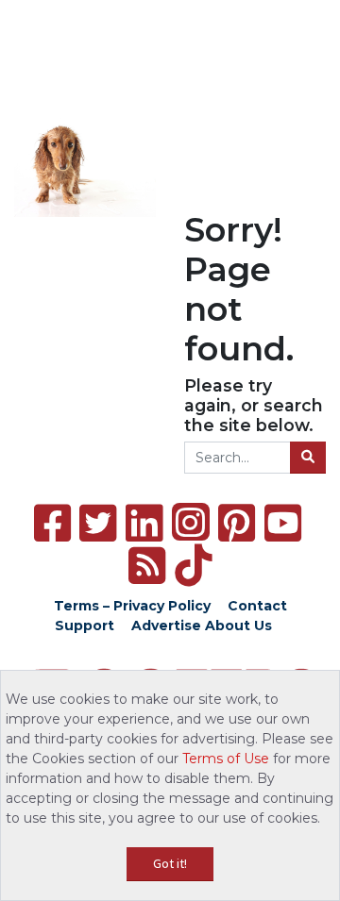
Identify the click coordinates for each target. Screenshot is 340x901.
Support (84, 625)
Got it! (170, 863)
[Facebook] (52, 523)
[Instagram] (191, 522)
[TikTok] (193, 565)
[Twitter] (97, 523)
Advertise (166, 625)
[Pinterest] (236, 523)
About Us (238, 625)
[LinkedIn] (144, 523)
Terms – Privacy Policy (132, 605)
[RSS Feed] (146, 565)
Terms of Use (225, 758)
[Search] (308, 458)
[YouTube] (282, 523)
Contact (257, 605)
